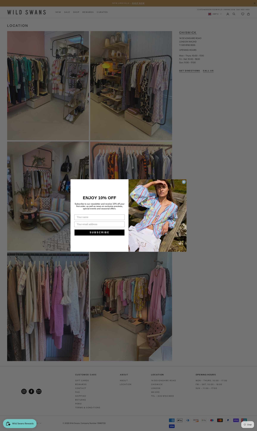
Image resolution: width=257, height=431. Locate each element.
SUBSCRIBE (99, 232)
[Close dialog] (183, 181)
